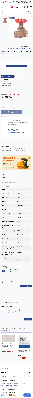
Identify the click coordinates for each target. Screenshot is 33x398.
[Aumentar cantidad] (10, 107)
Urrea (6, 177)
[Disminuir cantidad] (10, 108)
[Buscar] (29, 12)
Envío (16, 310)
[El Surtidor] (16, 7)
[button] (25, 7)
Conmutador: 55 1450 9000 (8, 1)
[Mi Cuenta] (28, 7)
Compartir (8, 58)
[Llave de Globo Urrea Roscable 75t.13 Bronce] (20, 28)
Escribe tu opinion (25, 286)
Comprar (11, 112)
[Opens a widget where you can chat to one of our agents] (27, 395)
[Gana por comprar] (16, 163)
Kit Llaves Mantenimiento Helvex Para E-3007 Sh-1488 (24, 352)
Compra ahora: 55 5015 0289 (23, 1)
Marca (3, 177)
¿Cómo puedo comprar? (8, 312)
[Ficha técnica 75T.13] (3, 271)
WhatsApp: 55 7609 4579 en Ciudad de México (19, 2)
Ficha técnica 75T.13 (12, 270)
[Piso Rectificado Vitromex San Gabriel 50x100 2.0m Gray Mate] (8, 338)
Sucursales (5, 2)
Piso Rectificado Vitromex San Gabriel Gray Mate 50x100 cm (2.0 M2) (8, 345)
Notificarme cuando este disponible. (16, 66)
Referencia (4, 182)
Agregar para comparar (8, 73)
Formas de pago (7, 310)
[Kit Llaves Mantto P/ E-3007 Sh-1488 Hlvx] (24, 341)
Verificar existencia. (7, 77)
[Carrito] (31, 7)
